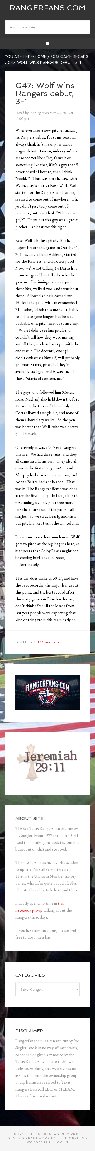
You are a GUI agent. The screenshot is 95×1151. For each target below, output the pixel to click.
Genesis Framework (29, 1138)
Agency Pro (66, 1133)
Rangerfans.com (48, 7)
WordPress (39, 1142)
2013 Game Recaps (47, 642)
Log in (61, 1142)
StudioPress (71, 1138)
